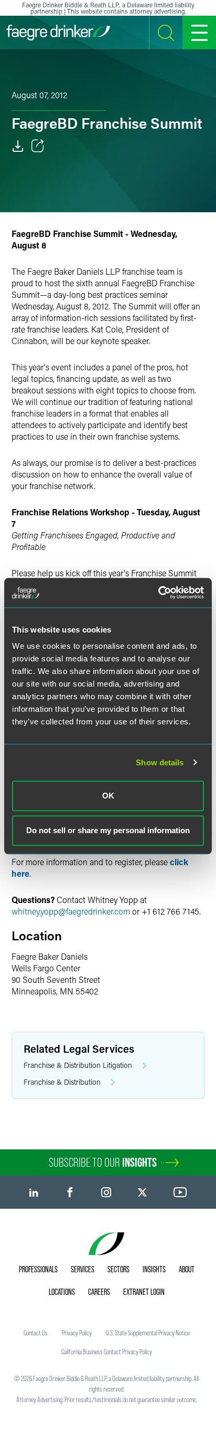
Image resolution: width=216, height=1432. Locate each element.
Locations (62, 1291)
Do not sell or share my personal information (108, 830)
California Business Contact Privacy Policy (106, 1351)
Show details (159, 762)
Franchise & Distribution (62, 1082)
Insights (154, 1269)
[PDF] (18, 146)
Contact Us (36, 1333)
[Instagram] (106, 1192)
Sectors (118, 1269)
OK (108, 795)
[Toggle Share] (38, 146)
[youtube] (180, 1192)
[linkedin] (34, 1192)
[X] (142, 1192)
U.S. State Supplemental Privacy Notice (148, 1333)
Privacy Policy (77, 1333)
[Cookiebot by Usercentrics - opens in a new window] (158, 592)
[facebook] (70, 1192)
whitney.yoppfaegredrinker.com (71, 911)
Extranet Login (144, 1291)
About (187, 1269)
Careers (99, 1291)
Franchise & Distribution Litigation (78, 1065)
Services (82, 1269)
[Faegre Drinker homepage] (58, 32)
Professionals (38, 1269)
